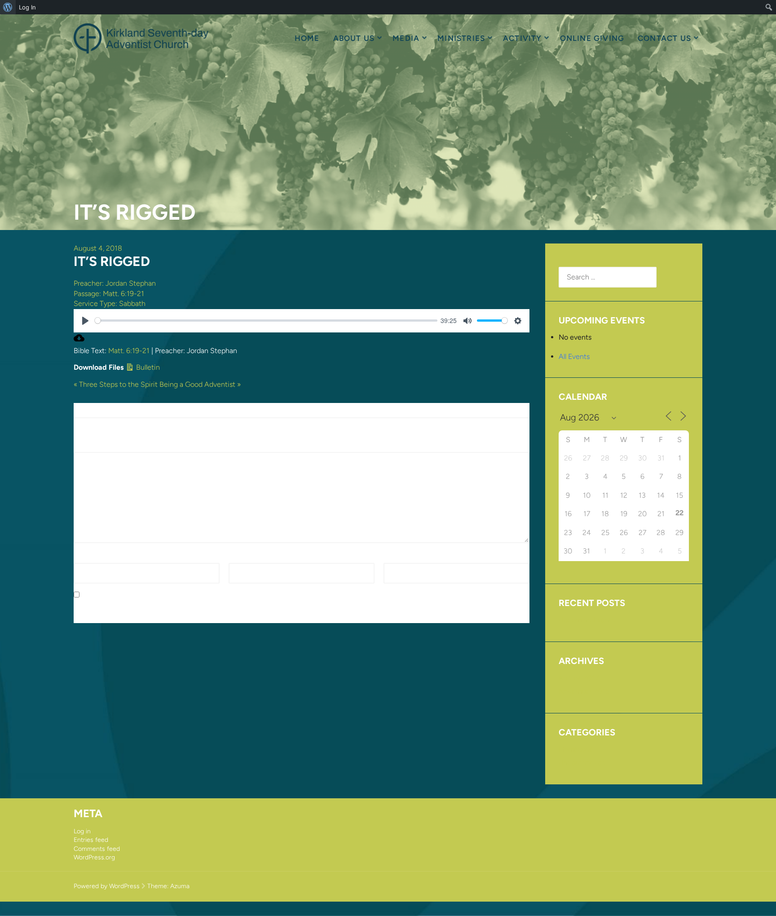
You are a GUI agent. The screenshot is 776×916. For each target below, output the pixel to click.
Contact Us (664, 38)
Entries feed (91, 840)
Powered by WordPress (107, 886)
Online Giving (592, 38)
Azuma (180, 886)
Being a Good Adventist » (200, 384)
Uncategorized (582, 762)
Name (86, 557)
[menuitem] (8, 7)
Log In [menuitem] (27, 7)
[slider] (266, 320)
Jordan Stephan (131, 283)
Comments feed (97, 849)
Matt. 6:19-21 (123, 293)
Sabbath (132, 303)
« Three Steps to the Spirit (116, 384)
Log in (82, 831)
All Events (574, 356)
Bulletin (147, 367)
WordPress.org (94, 857)
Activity (522, 38)
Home (307, 38)
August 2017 (579, 677)
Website (397, 557)
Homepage (576, 749)
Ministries (461, 38)
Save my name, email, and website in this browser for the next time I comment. (210, 595)
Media (405, 38)
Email (240, 557)
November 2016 (584, 691)
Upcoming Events (587, 619)
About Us (354, 38)
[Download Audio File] (79, 340)
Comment (92, 447)
